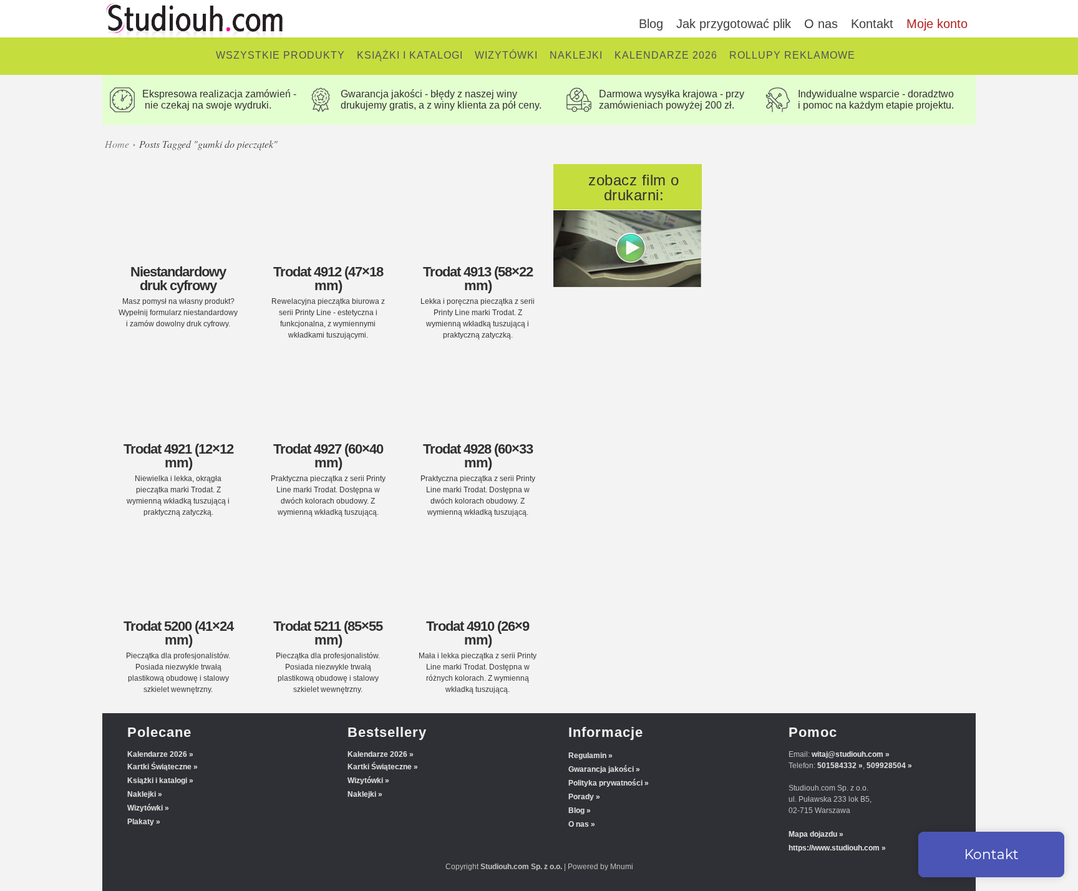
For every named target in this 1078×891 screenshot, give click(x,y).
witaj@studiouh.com (847, 754)
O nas (821, 24)
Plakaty (140, 821)
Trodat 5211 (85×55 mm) (327, 633)
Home (117, 143)
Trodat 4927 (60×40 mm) (328, 455)
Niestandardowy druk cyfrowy (178, 278)
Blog (651, 24)
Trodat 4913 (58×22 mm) (478, 278)
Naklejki (141, 794)
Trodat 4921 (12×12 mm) (178, 455)
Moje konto (937, 24)
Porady (581, 796)
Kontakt (872, 24)
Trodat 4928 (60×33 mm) (478, 455)
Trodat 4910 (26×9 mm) (477, 633)
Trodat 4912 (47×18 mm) (328, 278)
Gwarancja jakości (601, 769)
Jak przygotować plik (733, 24)
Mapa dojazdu (813, 834)
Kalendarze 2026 (157, 754)
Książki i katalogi (157, 780)
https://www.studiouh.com (834, 848)
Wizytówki (145, 808)
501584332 (837, 765)
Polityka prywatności (605, 783)
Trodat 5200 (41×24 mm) (178, 633)
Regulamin (587, 755)
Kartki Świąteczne (159, 766)
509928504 (886, 765)
